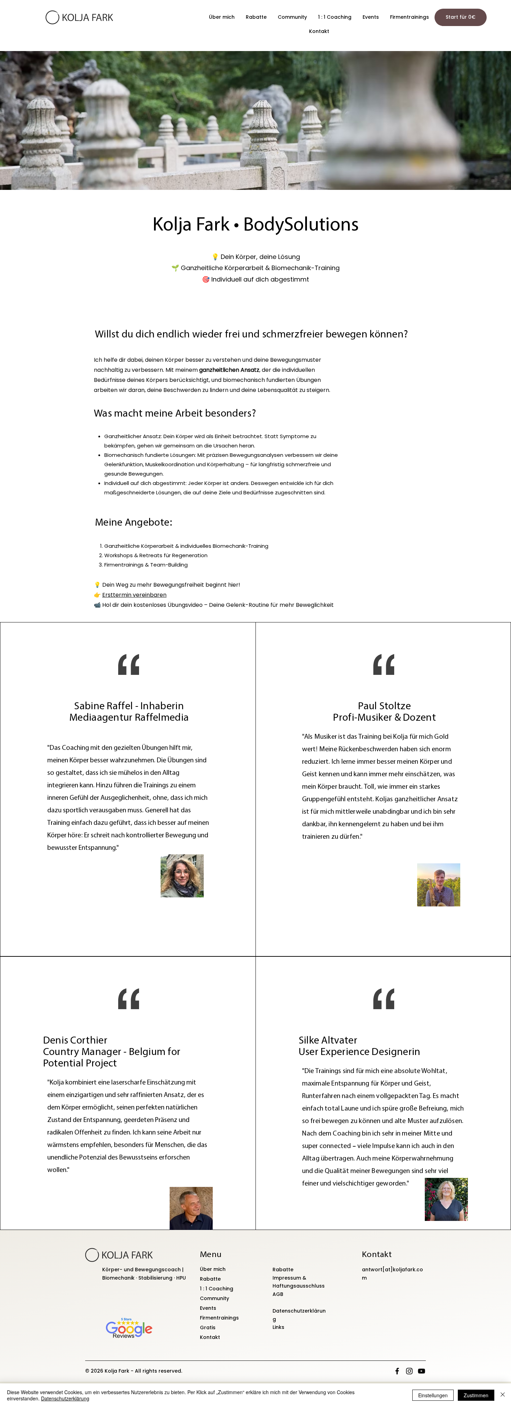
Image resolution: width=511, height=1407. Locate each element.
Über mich (213, 1269)
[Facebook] (397, 1371)
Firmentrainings (219, 1317)
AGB (278, 1294)
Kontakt (210, 1337)
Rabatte (210, 1278)
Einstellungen (433, 1395)
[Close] (502, 1395)
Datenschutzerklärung (65, 1398)
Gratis (208, 1327)
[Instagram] (409, 1371)
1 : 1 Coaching (216, 1288)
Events (208, 1308)
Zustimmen (476, 1395)
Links (278, 1327)
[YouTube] (421, 1371)
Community (214, 1298)
